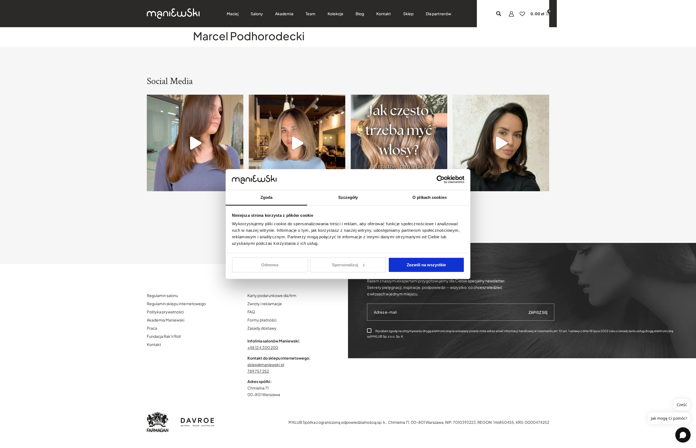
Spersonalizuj (345, 264)
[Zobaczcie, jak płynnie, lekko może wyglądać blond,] (297, 143)
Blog (360, 13)
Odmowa (269, 264)
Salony (257, 13)
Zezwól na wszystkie (426, 264)
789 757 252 (258, 371)
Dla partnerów (438, 13)
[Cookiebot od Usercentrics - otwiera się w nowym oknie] (440, 179)
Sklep (408, 13)
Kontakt (383, 13)
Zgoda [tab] (266, 197)
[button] (498, 13)
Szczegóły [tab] (348, 197)
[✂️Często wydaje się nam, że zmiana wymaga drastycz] (501, 143)
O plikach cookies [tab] (429, 197)
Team (310, 13)
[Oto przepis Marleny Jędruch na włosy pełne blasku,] (195, 143)
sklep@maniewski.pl (265, 364)
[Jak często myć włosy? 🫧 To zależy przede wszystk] (399, 143)
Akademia (284, 13)
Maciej (232, 13)
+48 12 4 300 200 (262, 347)
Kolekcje (335, 13)
